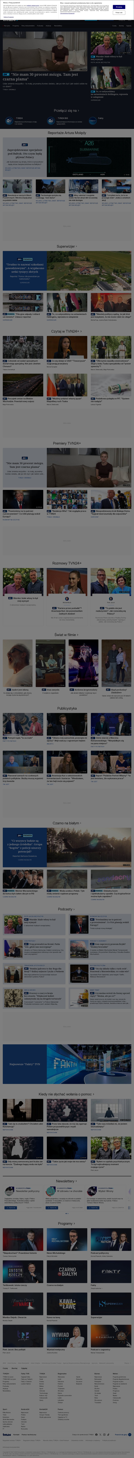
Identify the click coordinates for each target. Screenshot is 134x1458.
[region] (67, 10)
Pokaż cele (119, 12)
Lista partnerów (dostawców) (67, 13)
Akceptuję (119, 7)
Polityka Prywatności (9, 17)
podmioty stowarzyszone (33, 5)
